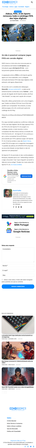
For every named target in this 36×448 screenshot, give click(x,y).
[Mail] (18, 206)
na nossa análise (16, 164)
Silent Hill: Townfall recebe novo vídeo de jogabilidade (18, 387)
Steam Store (27, 141)
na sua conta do (14, 89)
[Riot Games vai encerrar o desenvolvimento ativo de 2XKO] (18, 351)
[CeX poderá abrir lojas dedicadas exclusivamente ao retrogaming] (18, 325)
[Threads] (33, 446)
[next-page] (6, 392)
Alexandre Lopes (12, 338)
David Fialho (15, 20)
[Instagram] (16, 206)
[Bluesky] (21, 206)
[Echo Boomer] (10, 2)
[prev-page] (3, 392)
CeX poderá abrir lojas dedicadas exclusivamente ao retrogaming (17, 336)
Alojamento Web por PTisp (18, 440)
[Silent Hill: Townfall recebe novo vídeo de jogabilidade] (18, 376)
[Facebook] (13, 206)
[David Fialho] (8, 198)
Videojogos (18, 11)
